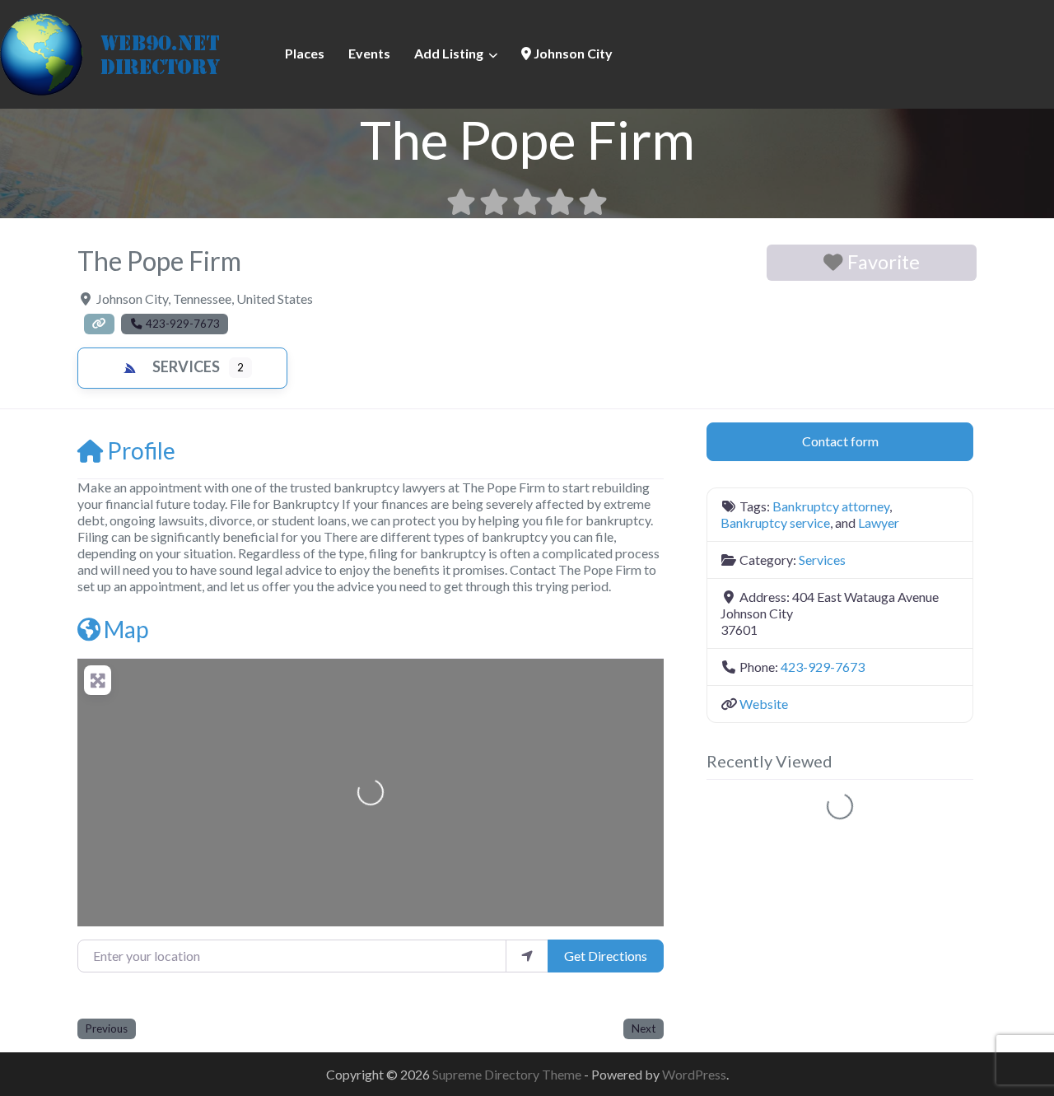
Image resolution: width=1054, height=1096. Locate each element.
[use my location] (527, 956)
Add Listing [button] (448, 53)
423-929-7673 (823, 666)
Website (763, 703)
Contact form (840, 441)
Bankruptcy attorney (830, 506)
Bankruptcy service (775, 522)
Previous (107, 1028)
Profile (141, 450)
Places (304, 53)
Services (186, 366)
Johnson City (572, 53)
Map (126, 629)
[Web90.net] (123, 52)
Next (643, 1028)
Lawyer (878, 522)
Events (369, 53)
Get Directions (605, 955)
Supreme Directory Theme (508, 1074)
